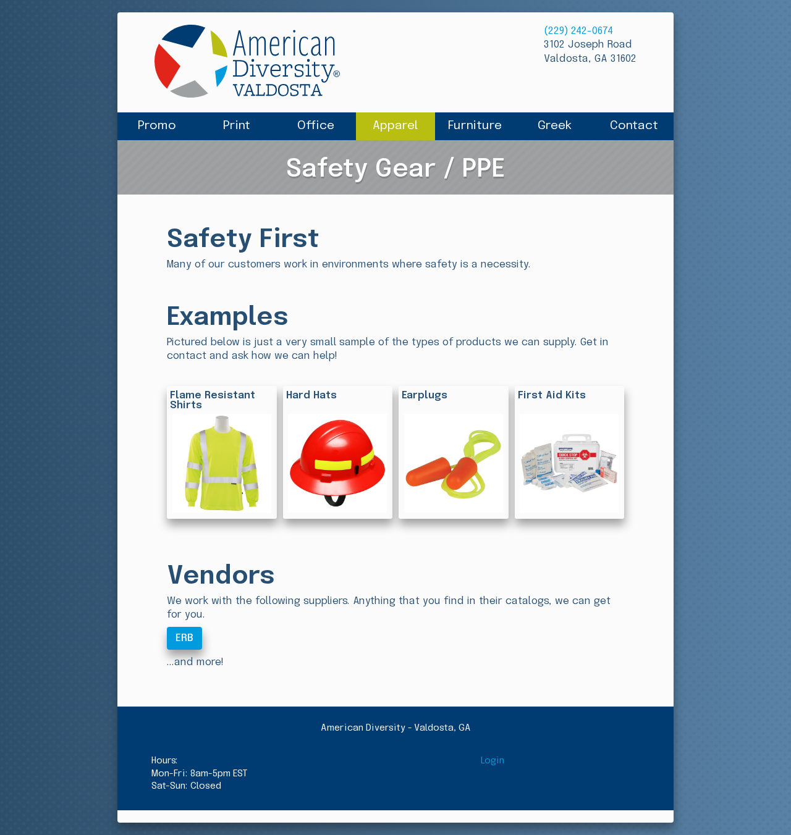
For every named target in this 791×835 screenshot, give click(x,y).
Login (492, 761)
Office (315, 126)
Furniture (475, 126)
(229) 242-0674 (578, 31)
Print (236, 126)
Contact (634, 126)
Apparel (395, 126)
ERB (184, 638)
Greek (555, 126)
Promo (157, 126)
